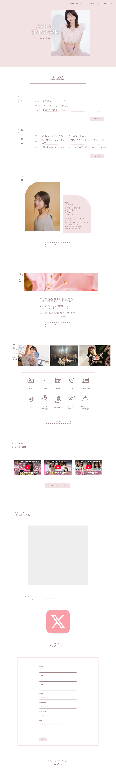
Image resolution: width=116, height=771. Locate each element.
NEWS (77, 3)
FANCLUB (91, 3)
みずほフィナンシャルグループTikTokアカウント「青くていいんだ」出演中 (74, 141)
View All (97, 119)
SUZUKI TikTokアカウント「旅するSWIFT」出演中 (65, 135)
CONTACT (99, 3)
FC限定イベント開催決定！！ (56, 109)
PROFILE (71, 3)
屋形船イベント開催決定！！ (56, 101)
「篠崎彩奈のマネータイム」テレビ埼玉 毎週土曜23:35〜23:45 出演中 (74, 147)
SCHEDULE (84, 3)
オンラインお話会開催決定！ (56, 105)
